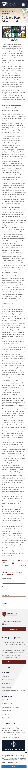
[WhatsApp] (22, 560)
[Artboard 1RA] (9, 2)
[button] (26, 752)
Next (22, 565)
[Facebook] (13, 560)
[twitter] (6, 667)
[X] (16, 560)
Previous (6, 565)
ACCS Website (12, 735)
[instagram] (9, 667)
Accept (14, 766)
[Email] (13, 563)
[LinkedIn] (19, 560)
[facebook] (3, 667)
